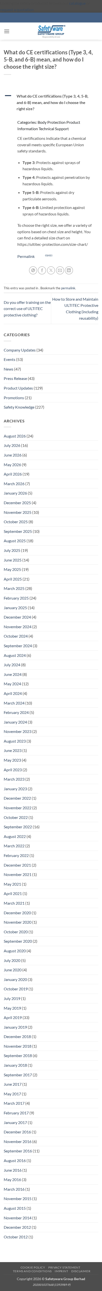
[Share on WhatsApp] (33, 270)
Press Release (15, 378)
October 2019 (16, 988)
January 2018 (15, 1065)
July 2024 (12, 664)
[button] (7, 31)
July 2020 (12, 960)
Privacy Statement (64, 1267)
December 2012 (17, 1227)
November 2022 (17, 807)
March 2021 (14, 903)
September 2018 (18, 1055)
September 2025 (18, 531)
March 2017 (14, 1103)
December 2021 (17, 865)
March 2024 (14, 703)
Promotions (14, 397)
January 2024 (15, 722)
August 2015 (15, 1208)
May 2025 (12, 569)
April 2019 (13, 1017)
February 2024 (16, 712)
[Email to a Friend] (60, 270)
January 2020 (15, 979)
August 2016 (15, 1160)
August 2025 (15, 540)
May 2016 (12, 1179)
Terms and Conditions (32, 1271)
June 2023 (13, 750)
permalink (68, 288)
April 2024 (13, 693)
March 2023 (14, 779)
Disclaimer (80, 1271)
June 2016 (13, 1170)
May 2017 (12, 1093)
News (8, 369)
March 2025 (14, 588)
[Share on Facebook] (42, 270)
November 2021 (17, 874)
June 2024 (13, 674)
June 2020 (13, 969)
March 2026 (14, 483)
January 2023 (15, 788)
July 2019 (12, 998)
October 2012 (16, 1236)
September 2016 (18, 1150)
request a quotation (17, 9)
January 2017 (15, 1122)
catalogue (77, 3)
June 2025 (13, 560)
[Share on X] (51, 270)
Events (9, 359)
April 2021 (13, 893)
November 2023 (17, 731)
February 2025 (16, 598)
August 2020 (15, 950)
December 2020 (17, 912)
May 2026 (12, 464)
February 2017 (16, 1112)
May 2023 (12, 760)
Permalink (26, 256)
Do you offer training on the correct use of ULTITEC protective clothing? (27, 308)
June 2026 (13, 455)
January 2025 (15, 607)
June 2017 (13, 1084)
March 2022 (14, 845)
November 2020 (17, 922)
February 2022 (16, 855)
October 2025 (16, 521)
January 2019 (15, 1027)
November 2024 (17, 626)
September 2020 (18, 941)
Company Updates (20, 350)
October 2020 (16, 931)
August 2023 (15, 741)
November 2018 (17, 1046)
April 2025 (13, 579)
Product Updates (18, 388)
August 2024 (15, 655)
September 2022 (18, 826)
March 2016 (14, 1189)
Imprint (61, 1271)
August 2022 (15, 836)
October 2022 (16, 817)
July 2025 (12, 550)
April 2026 (13, 474)
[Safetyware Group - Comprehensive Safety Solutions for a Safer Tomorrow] (51, 31)
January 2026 (15, 493)
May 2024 (12, 683)
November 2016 (17, 1141)
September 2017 (18, 1074)
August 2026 (15, 436)
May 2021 (12, 884)
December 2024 (17, 617)
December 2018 (17, 1036)
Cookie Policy (33, 1267)
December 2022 (17, 798)
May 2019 (12, 1008)
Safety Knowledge (19, 407)
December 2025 (17, 502)
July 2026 (12, 445)
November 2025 (17, 512)
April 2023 (13, 769)
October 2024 (16, 636)
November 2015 (17, 1198)
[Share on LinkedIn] (69, 270)
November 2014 (17, 1217)
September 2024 (18, 645)
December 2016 (17, 1131)
